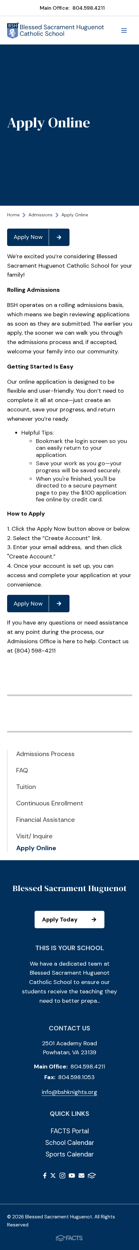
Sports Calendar (70, 1154)
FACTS (92, 1177)
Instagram (62, 1177)
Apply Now (28, 237)
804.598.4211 (88, 8)
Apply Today (60, 919)
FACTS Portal (69, 1131)
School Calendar (69, 1142)
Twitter (53, 1177)
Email (81, 1177)
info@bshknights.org (69, 1092)
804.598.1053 (76, 1077)
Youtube (72, 1177)
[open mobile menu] (124, 30)
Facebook (45, 1177)
